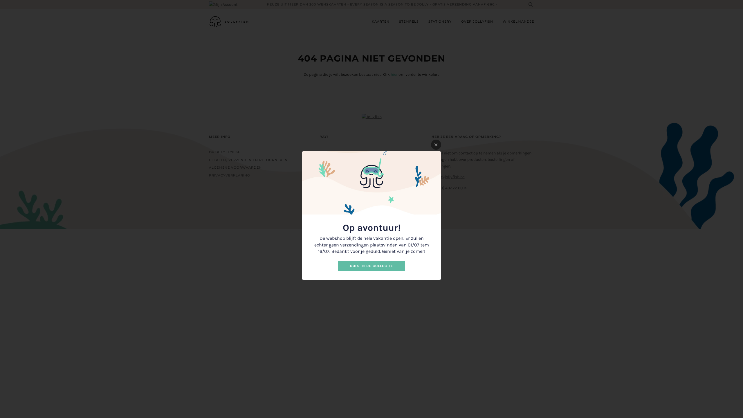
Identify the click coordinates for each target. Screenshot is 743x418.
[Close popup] (436, 145)
